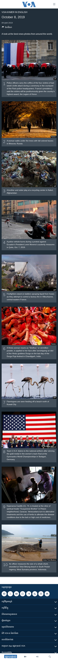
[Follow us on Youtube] (16, 593)
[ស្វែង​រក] (50, 656)
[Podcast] (40, 593)
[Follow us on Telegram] (28, 593)
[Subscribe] (47, 593)
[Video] (25, 656)
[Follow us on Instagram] (22, 593)
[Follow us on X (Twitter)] (10, 593)
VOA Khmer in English (14, 12)
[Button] (7, 27)
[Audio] (37, 656)
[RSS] (34, 593)
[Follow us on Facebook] (4, 593)
